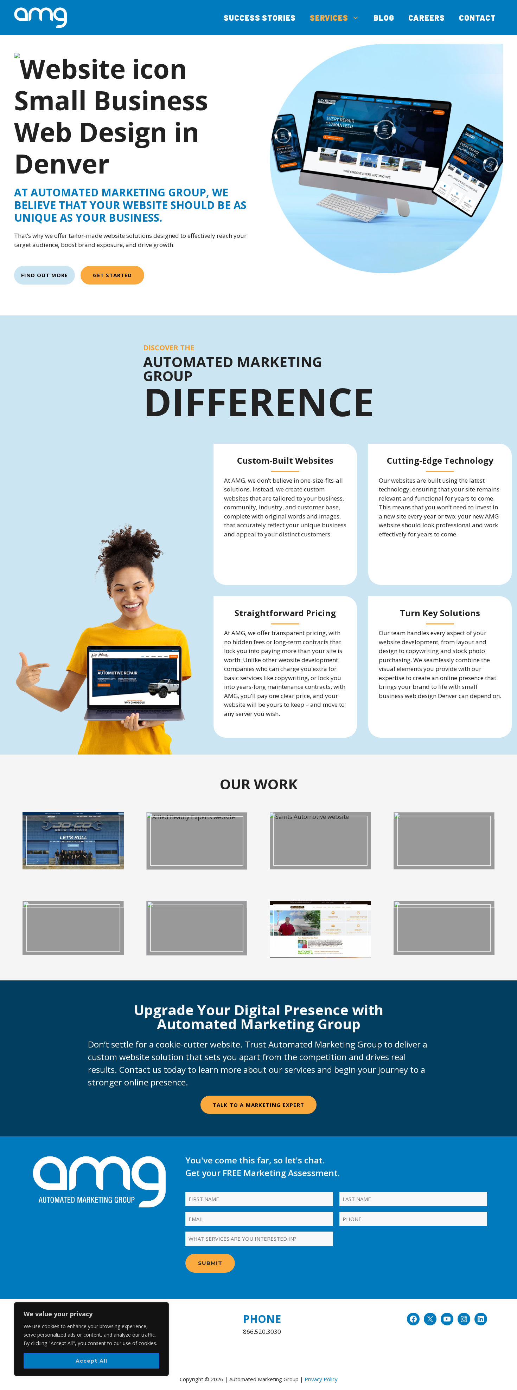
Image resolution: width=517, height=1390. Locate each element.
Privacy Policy (321, 1379)
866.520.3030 (262, 1331)
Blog (384, 17)
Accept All (92, 1361)
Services (329, 17)
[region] (91, 1339)
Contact (477, 17)
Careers (426, 17)
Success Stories (260, 17)
